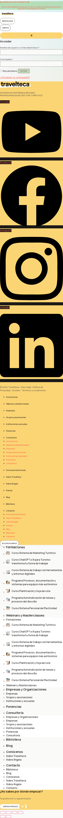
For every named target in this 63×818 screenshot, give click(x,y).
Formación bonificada (16, 470)
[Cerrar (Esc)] (20, 812)
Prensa (9, 490)
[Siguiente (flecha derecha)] (8, 816)
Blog (8, 497)
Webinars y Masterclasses (17, 404)
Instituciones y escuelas (16, 424)
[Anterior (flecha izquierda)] (2, 816)
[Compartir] (14, 812)
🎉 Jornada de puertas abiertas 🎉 (14, 2)
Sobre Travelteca (13, 477)
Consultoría (11, 437)
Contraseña (6, 59)
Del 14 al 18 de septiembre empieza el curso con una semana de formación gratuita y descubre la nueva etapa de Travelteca (31, 8)
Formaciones (12, 397)
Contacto (10, 510)
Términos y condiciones (34, 390)
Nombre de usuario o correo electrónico (19, 48)
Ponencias (10, 431)
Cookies (16, 390)
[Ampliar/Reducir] (2, 812)
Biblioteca (10, 504)
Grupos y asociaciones (16, 417)
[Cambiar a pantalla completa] (8, 812)
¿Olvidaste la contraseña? (15, 77)
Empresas (10, 410)
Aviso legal (25, 387)
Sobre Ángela (12, 483)
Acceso (23, 71)
